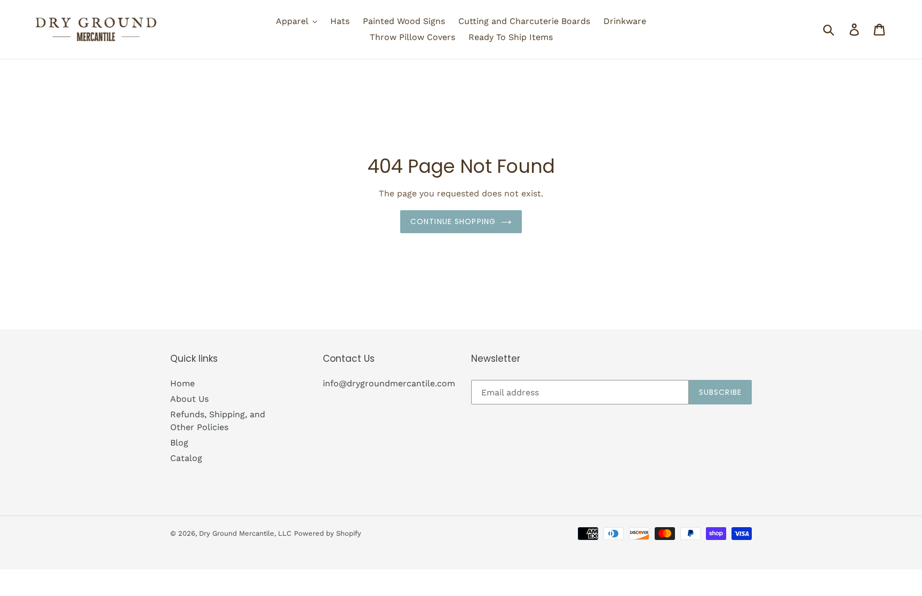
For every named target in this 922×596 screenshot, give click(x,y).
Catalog (186, 458)
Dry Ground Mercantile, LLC (245, 533)
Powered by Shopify (327, 533)
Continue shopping (453, 221)
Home (182, 383)
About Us (189, 399)
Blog (179, 443)
